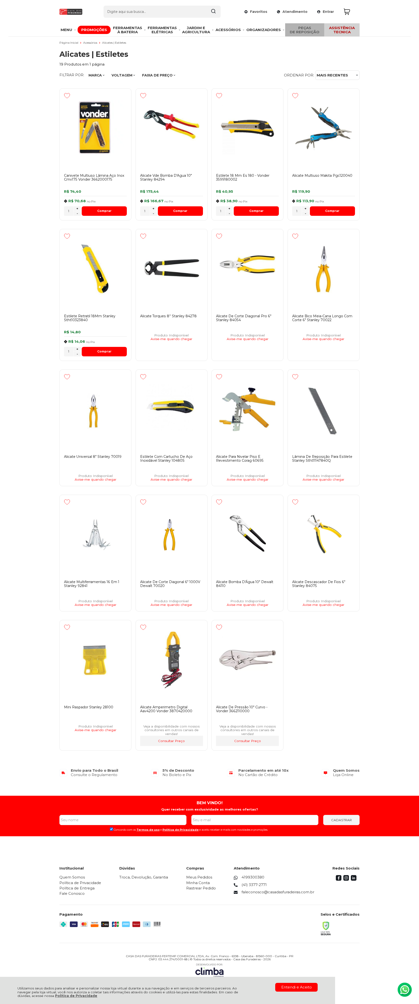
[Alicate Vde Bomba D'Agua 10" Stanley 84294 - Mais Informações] (171, 128)
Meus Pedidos (199, 877)
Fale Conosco (72, 893)
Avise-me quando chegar (171, 339)
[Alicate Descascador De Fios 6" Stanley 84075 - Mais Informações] (323, 534)
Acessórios (90, 42)
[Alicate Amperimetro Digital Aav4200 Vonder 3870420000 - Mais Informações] (171, 660)
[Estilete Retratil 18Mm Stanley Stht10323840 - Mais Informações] (95, 269)
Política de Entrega (77, 888)
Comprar (104, 211)
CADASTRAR (341, 820)
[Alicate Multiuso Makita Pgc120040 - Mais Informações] (323, 128)
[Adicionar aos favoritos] (67, 95)
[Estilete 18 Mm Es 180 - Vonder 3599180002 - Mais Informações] (247, 128)
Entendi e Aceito (296, 987)
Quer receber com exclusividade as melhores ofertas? (209, 809)
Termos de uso (148, 829)
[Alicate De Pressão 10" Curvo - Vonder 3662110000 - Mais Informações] (247, 660)
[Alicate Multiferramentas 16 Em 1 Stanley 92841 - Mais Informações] (95, 534)
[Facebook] (338, 879)
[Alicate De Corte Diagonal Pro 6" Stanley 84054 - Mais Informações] (247, 269)
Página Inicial (69, 42)
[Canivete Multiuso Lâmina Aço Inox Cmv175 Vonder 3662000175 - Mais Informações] (95, 128)
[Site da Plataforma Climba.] (209, 970)
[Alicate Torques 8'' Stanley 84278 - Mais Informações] (171, 269)
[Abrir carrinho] (350, 12)
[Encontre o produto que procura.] (213, 12)
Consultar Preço (171, 741)
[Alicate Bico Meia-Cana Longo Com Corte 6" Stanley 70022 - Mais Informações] (323, 269)
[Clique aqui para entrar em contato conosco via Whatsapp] (405, 990)
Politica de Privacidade (180, 829)
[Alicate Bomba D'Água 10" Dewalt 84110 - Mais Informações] (247, 534)
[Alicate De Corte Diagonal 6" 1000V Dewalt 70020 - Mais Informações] (171, 534)
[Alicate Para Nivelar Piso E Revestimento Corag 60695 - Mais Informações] (247, 409)
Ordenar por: (299, 75)
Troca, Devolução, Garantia (143, 877)
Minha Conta (198, 882)
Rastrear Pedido (201, 888)
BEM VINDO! (210, 802)
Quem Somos (72, 877)
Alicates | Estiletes (114, 42)
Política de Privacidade (76, 996)
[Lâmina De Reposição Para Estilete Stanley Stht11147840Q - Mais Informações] (323, 409)
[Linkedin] (353, 879)
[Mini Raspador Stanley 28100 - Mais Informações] (95, 660)
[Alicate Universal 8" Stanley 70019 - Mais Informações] (95, 409)
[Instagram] (346, 879)
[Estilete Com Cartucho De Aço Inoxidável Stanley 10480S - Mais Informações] (171, 409)
